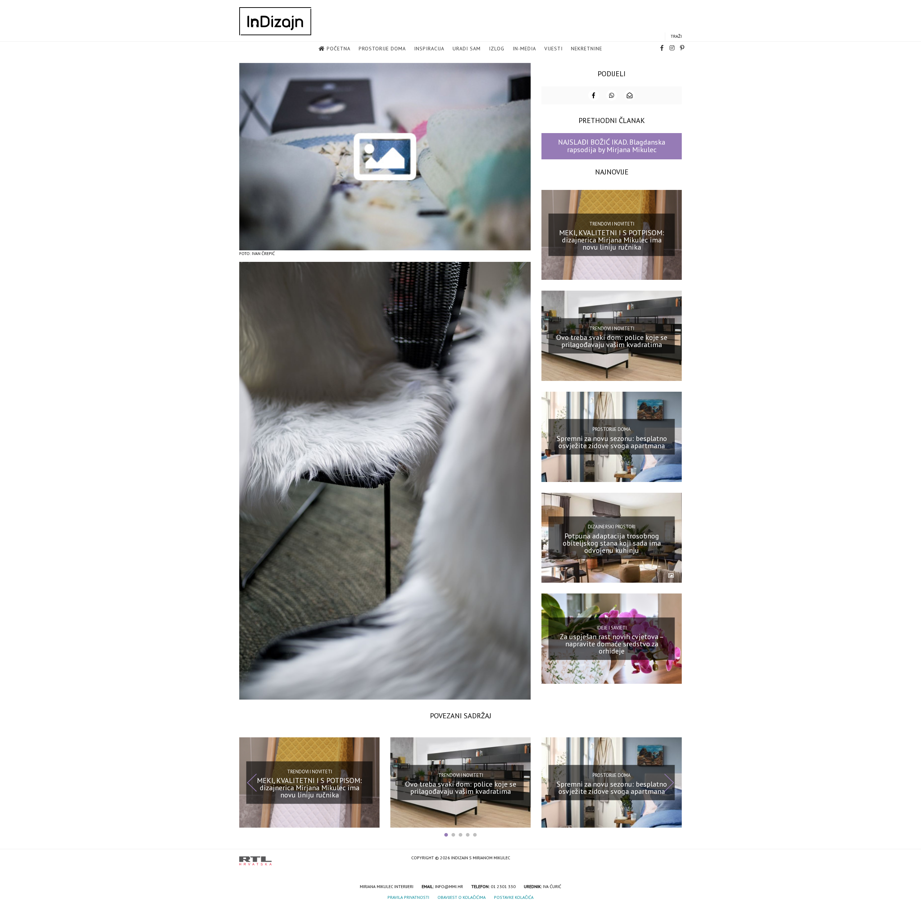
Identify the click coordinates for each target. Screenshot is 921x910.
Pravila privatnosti (408, 897)
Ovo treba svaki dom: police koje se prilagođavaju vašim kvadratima (611, 341)
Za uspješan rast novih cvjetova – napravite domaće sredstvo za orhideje (612, 644)
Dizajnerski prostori (611, 527)
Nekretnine (586, 48)
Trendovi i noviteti (611, 224)
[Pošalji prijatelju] (629, 95)
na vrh (674, 858)
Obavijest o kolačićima (461, 897)
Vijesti (553, 48)
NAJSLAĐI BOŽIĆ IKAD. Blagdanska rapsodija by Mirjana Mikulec (611, 145)
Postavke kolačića (514, 897)
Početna (338, 48)
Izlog (496, 48)
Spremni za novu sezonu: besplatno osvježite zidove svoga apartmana (612, 442)
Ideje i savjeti (612, 627)
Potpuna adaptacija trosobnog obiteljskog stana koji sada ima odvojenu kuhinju (612, 543)
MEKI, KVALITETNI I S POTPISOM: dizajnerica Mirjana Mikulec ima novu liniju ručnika (611, 240)
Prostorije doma (382, 48)
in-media (524, 48)
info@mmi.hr (449, 886)
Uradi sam (467, 48)
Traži (676, 36)
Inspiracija (429, 48)
